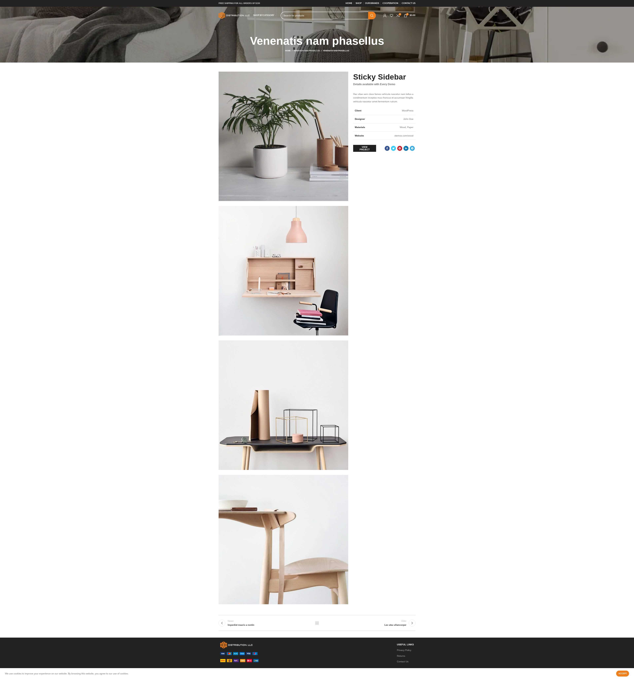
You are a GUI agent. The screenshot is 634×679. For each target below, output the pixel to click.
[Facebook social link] (387, 148)
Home (288, 51)
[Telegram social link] (412, 148)
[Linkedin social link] (406, 148)
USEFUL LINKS (405, 644)
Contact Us (402, 661)
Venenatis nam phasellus (307, 51)
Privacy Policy (404, 650)
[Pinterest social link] (399, 148)
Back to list (317, 623)
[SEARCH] (372, 15)
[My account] (385, 15)
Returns (401, 656)
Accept (622, 673)
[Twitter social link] (393, 148)
